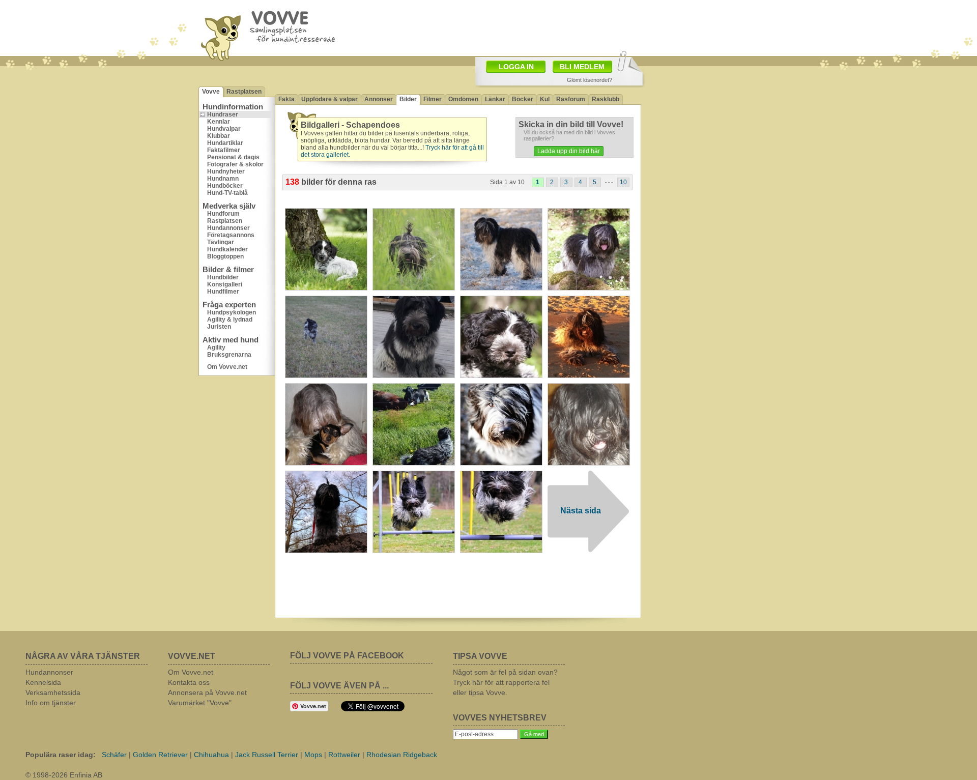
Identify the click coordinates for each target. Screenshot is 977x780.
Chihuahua (211, 754)
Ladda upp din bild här (568, 151)
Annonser (378, 99)
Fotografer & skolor (235, 164)
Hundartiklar (225, 143)
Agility (216, 347)
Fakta (286, 99)
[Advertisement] (547, 27)
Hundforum (223, 213)
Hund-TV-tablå (227, 192)
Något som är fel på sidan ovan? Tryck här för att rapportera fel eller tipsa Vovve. (505, 682)
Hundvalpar (224, 128)
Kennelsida (43, 682)
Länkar (495, 99)
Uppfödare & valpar (329, 99)
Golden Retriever (160, 754)
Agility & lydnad (229, 319)
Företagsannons (230, 235)
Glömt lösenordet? (589, 80)
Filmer (432, 99)
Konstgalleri (224, 284)
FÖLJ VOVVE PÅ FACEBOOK (347, 655)
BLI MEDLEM (582, 67)
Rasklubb (605, 99)
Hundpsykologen (231, 312)
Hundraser (222, 114)
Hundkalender (227, 249)
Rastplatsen (244, 91)
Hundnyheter (226, 171)
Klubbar (218, 135)
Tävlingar (220, 242)
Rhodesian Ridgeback (401, 754)
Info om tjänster (50, 703)
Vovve (211, 91)
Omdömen (463, 99)
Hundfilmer (223, 291)
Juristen (219, 326)
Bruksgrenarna (229, 354)
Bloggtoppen (225, 256)
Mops (313, 754)
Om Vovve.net (227, 366)
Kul (545, 99)
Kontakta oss (189, 682)
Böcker (522, 99)
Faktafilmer (223, 150)
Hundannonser (228, 228)
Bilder (408, 99)
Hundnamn (223, 178)
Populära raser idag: (60, 754)
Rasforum (570, 99)
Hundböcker (225, 185)
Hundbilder (223, 277)
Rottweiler (344, 754)
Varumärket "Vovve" (200, 703)
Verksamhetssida (52, 692)
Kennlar (218, 121)
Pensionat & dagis (233, 157)
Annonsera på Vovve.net (207, 692)
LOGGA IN (516, 67)
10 (623, 182)
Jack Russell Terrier (266, 754)
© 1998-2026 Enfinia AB (63, 775)
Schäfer (114, 754)
